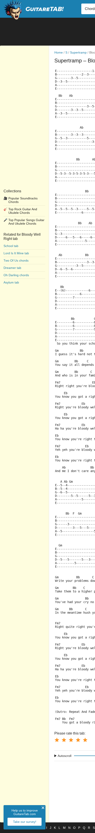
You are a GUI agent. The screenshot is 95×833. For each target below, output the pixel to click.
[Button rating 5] (85, 739)
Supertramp (78, 52)
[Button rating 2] (63, 739)
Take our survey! (24, 821)
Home (58, 52)
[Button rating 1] (56, 739)
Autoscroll (64, 756)
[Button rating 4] (78, 739)
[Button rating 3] (70, 739)
